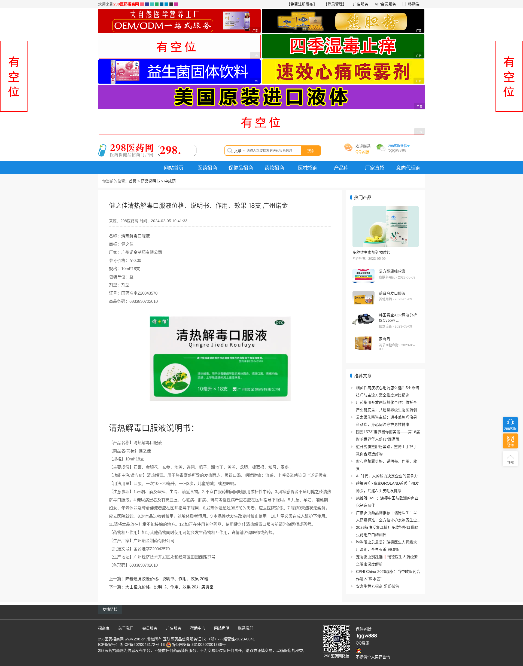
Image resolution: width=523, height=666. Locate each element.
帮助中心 (197, 628)
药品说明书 (150, 181)
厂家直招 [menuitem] (375, 168)
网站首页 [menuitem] (174, 168)
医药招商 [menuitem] (207, 168)
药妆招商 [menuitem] (274, 168)
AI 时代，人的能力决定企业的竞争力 (387, 476)
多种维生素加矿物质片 (371, 252)
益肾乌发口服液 (392, 293)
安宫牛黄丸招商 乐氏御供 (377, 586)
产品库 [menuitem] (341, 168)
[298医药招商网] (147, 150)
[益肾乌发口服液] (363, 298)
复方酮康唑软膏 (392, 271)
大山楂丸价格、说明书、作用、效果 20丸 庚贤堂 (169, 587)
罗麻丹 (384, 339)
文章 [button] (238, 151)
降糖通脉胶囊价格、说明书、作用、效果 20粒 (166, 578)
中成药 (170, 181)
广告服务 (360, 4)
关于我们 (125, 628)
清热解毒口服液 (135, 236)
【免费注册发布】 (302, 4)
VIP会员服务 (385, 4)
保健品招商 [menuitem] (241, 168)
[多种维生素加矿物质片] (385, 226)
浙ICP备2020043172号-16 (142, 644)
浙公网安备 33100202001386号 (198, 644)
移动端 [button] (413, 4)
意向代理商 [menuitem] (408, 168)
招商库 (104, 628)
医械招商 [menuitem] (308, 168)
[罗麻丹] (363, 343)
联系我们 (245, 628)
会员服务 (149, 628)
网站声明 (221, 628)
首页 (132, 181)
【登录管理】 (335, 4)
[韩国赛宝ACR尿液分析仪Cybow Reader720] (363, 319)
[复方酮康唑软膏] (363, 276)
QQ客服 (362, 151)
